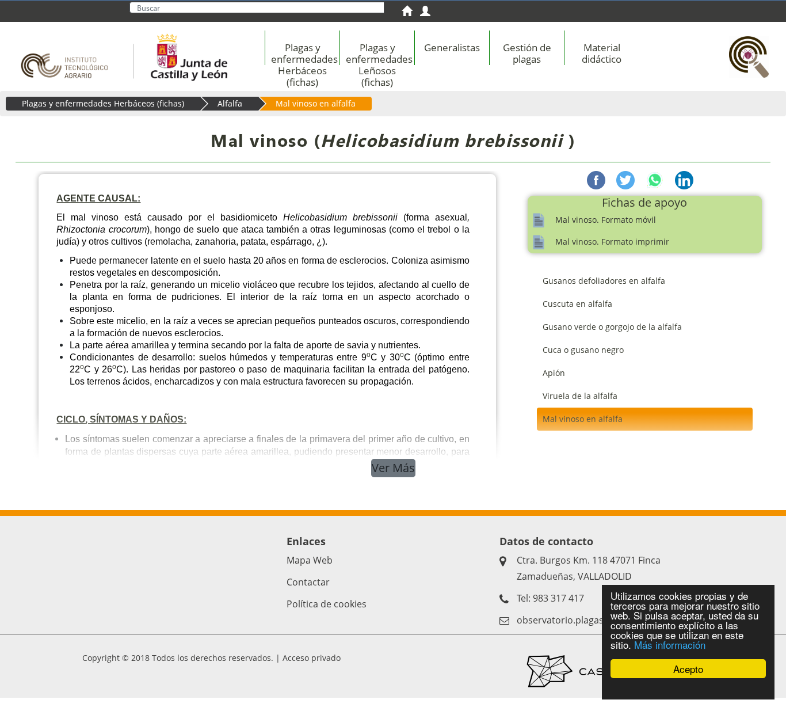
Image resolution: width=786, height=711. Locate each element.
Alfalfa (230, 103)
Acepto (688, 668)
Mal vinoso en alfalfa (316, 103)
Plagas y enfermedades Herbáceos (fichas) (103, 103)
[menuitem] (411, 12)
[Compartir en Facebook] (596, 179)
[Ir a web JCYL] (185, 55)
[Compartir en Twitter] (625, 179)
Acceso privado (312, 657)
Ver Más (393, 468)
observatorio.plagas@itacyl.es (581, 620)
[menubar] (489, 59)
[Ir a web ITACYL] (68, 55)
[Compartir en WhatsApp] (655, 179)
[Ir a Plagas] (745, 50)
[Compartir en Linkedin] (684, 179)
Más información (669, 644)
